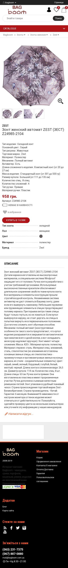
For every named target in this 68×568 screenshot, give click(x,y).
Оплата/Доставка (44, 469)
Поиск (58, 18)
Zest (5, 125)
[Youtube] (5, 532)
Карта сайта (8, 511)
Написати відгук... (20, 414)
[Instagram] (25, 528)
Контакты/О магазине (46, 465)
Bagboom (9, 2)
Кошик (39, 457)
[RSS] (5, 528)
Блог (4, 507)
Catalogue (9, 28)
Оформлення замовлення (48, 461)
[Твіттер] (18, 528)
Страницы (59, 2)
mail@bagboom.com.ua (13, 558)
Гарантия (40, 473)
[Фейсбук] (12, 528)
